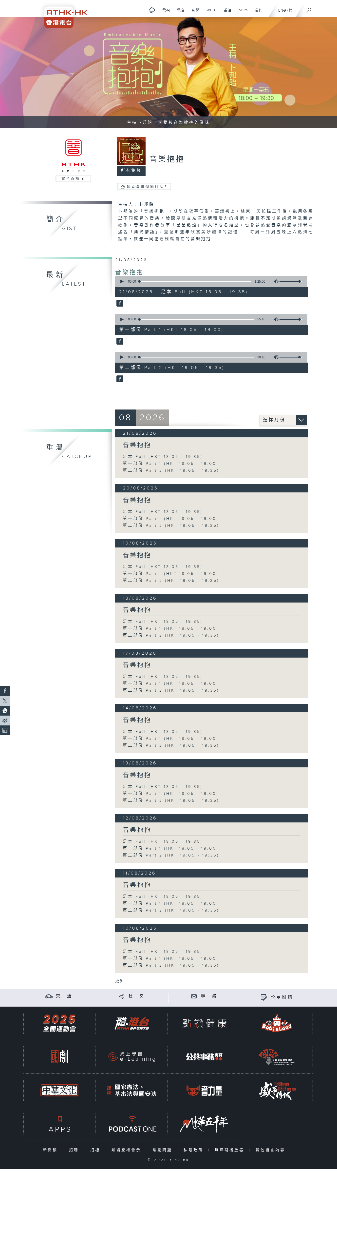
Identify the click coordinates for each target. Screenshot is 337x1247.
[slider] (291, 281)
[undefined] (152, 10)
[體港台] (131, 1023)
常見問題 (163, 1150)
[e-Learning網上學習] (131, 1056)
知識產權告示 (127, 1150)
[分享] (121, 996)
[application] (209, 281)
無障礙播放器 (230, 1150)
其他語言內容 (271, 1150)
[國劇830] (59, 1056)
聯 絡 (209, 996)
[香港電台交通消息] (49, 996)
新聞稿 (51, 1150)
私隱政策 (195, 1150)
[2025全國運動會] (59, 1023)
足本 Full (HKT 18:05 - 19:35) (163, 456)
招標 (96, 1150)
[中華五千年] (204, 1123)
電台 (179, 12)
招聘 (75, 1150)
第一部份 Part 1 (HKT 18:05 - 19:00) (171, 463)
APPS (242, 12)
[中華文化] (59, 1090)
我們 (257, 12)
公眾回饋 (282, 997)
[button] (121, 281)
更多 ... (121, 981)
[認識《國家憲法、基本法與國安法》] (131, 1090)
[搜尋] (309, 8)
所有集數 (131, 170)
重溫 (226, 12)
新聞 (194, 12)
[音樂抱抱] (119, 303)
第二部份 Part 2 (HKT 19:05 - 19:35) (171, 470)
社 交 (137, 996)
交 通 (64, 996)
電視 (164, 12)
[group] (275, 281)
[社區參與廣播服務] (276, 1056)
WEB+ (210, 12)
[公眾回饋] (264, 997)
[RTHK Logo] (62, 14)
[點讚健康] (204, 1023)
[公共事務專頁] (204, 1056)
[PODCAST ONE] (131, 1123)
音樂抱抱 (129, 272)
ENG (282, 10)
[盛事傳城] (276, 1090)
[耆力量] (204, 1090)
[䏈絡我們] (194, 996)
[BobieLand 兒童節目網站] (276, 1023)
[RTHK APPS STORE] (59, 1123)
